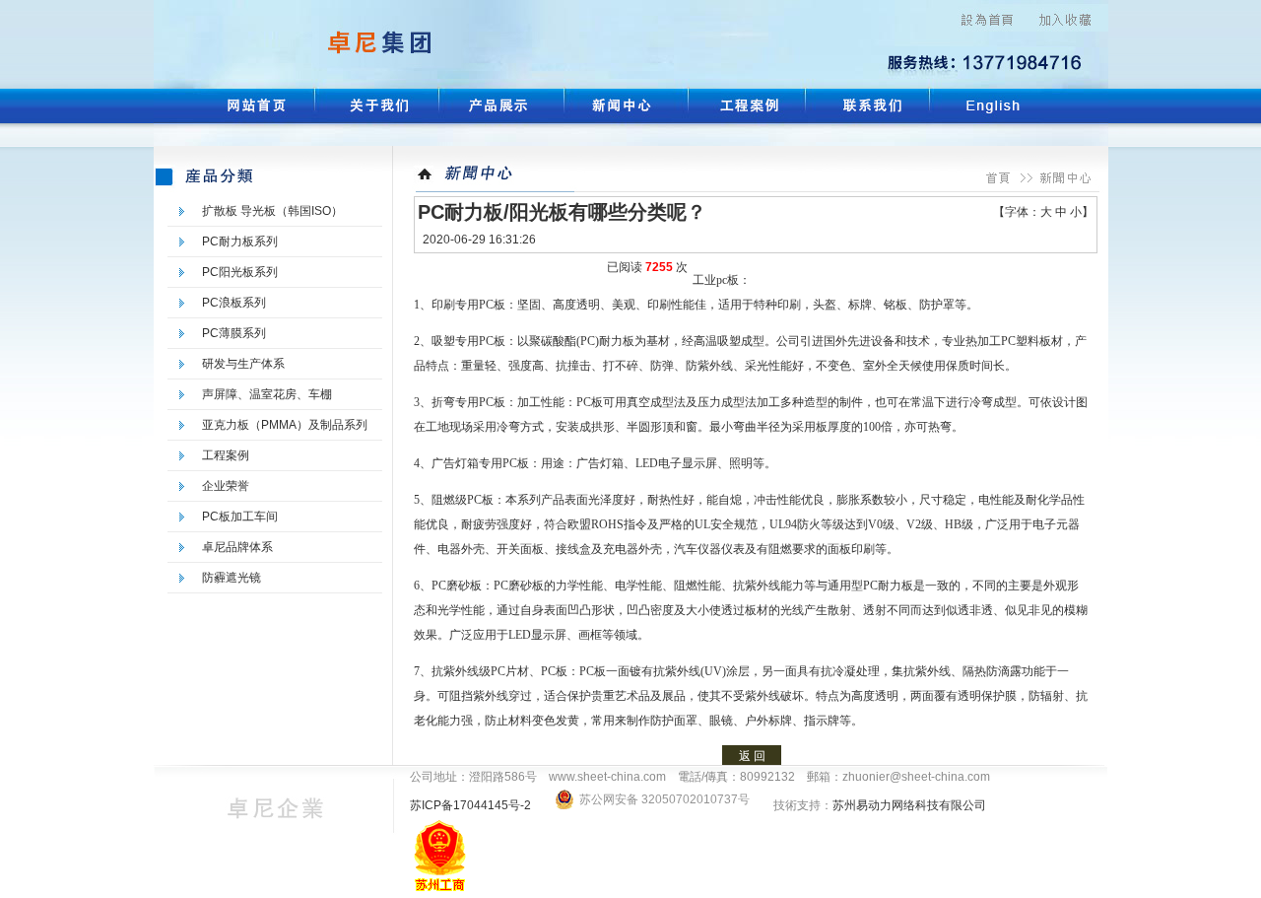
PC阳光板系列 (240, 272)
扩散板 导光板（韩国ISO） (272, 211)
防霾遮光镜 (231, 578)
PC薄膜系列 (234, 333)
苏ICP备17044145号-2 (472, 805)
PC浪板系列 (234, 303)
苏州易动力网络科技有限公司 (909, 805)
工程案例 (225, 455)
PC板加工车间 (240, 516)
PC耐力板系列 (240, 241)
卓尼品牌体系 (237, 547)
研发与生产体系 (243, 364)
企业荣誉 (225, 486)
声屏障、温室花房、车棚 (267, 394)
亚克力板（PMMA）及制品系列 (284, 425)
